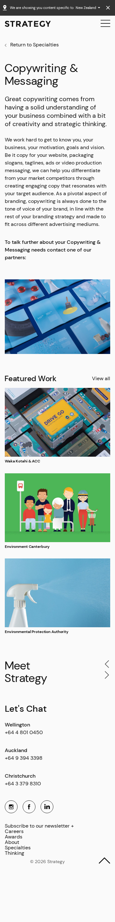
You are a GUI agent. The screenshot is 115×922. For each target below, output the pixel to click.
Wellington (17, 724)
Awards (13, 837)
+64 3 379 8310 (23, 783)
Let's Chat (26, 709)
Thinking (14, 853)
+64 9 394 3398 (23, 758)
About (12, 842)
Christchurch (20, 776)
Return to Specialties (34, 44)
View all (101, 378)
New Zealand (86, 7)
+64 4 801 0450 (24, 732)
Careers (14, 831)
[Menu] (105, 23)
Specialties (18, 848)
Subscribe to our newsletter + (39, 826)
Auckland (16, 750)
